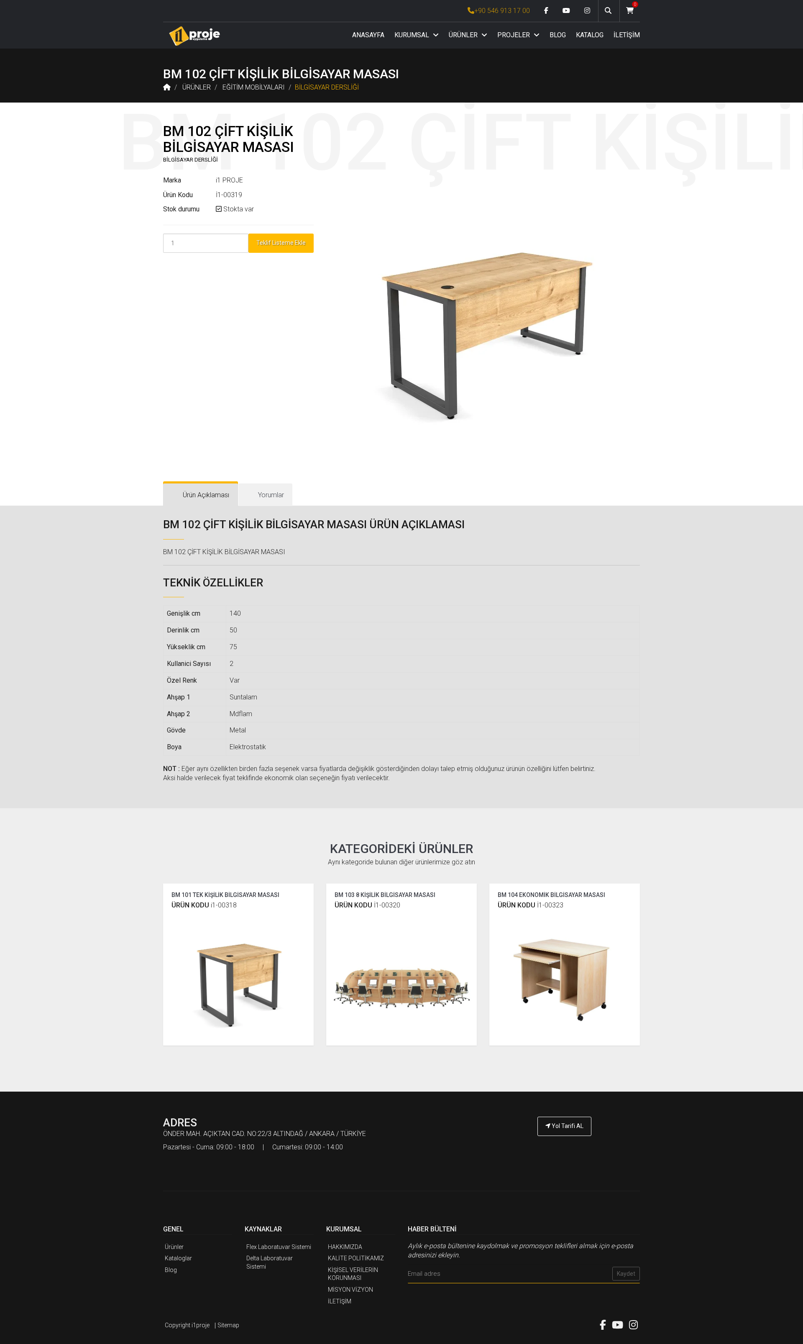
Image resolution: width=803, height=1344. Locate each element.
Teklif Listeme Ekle (281, 242)
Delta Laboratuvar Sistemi (269, 1262)
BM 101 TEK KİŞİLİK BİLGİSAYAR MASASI (225, 895)
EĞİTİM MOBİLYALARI (253, 87)
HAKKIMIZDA (345, 1247)
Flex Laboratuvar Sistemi (278, 1247)
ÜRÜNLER (464, 35)
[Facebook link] (546, 11)
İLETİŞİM (627, 35)
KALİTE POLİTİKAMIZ (356, 1258)
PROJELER (514, 35)
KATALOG (590, 35)
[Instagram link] (587, 11)
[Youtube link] (566, 11)
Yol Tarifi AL (566, 1126)
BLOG (558, 35)
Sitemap (228, 1325)
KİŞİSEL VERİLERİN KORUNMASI (353, 1274)
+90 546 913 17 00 (502, 11)
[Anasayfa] (194, 35)
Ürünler (174, 1247)
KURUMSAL (412, 35)
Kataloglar (178, 1258)
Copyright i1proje (187, 1325)
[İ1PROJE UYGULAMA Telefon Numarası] (564, 1149)
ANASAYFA (368, 35)
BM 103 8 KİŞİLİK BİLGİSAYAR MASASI (385, 895)
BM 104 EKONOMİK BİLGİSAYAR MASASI (551, 895)
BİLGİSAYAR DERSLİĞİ (327, 87)
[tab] (200, 494)
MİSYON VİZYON (350, 1289)
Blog (171, 1270)
